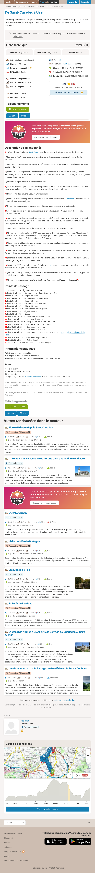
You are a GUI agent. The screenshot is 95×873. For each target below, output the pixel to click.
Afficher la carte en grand (47, 809)
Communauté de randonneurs (16, 860)
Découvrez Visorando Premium (67, 92)
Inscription (73, 2)
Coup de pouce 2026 (12, 851)
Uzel (50, 265)
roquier (25, 720)
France (60, 60)
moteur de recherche (63, 700)
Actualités (8, 847)
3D (83, 775)
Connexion (85, 2)
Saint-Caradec (68, 64)
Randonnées (21, 2)
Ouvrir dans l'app (19, 109)
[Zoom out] (88, 755)
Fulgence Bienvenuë (32, 376)
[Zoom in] (88, 751)
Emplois (7, 842)
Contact (7, 856)
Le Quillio (70, 198)
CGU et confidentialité (13, 833)
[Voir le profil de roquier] (11, 727)
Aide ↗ (34, 2)
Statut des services (39, 868)
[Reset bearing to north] (88, 760)
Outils (8, 2)
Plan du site (9, 838)
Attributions (8, 777)
